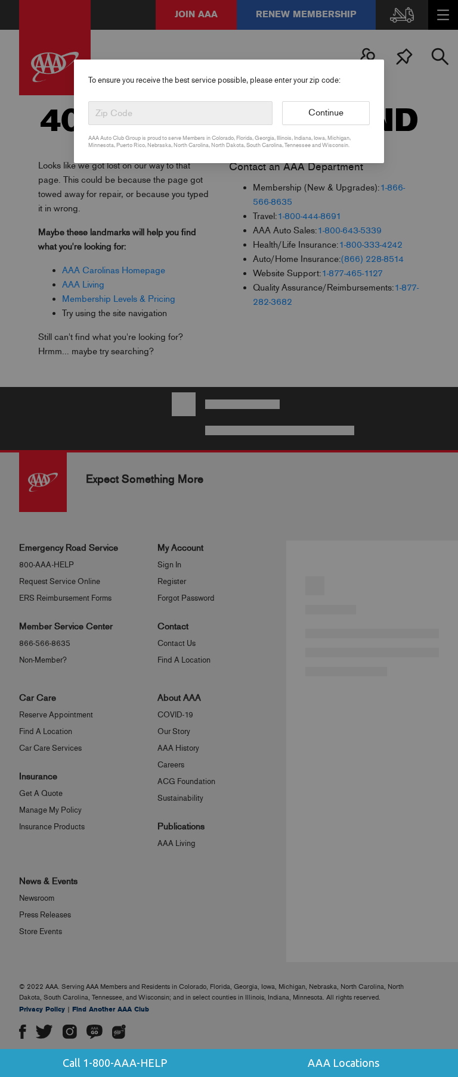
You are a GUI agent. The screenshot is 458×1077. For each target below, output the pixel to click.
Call (115, 1063)
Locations (343, 1063)
